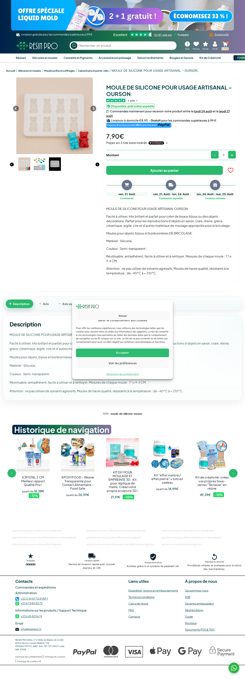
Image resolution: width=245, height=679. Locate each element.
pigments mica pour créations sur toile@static (37, 530)
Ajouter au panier (164, 170)
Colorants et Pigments (78, 57)
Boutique (191, 623)
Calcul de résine (138, 603)
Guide (189, 616)
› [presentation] (233, 473)
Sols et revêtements (150, 57)
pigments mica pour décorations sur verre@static (188, 530)
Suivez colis (221, 34)
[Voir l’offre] (122, 15)
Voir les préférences (123, 363)
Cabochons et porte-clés (93, 70)
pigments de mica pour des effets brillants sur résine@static (44, 537)
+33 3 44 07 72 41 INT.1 (34, 598)
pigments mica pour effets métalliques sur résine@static (191, 537)
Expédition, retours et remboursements (153, 590)
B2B (187, 597)
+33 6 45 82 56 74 (31, 616)
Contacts (134, 616)
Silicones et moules (44, 57)
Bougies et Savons (181, 57)
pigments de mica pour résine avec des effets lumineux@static (120, 544)
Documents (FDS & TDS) (200, 629)
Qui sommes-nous (196, 590)
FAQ (131, 610)
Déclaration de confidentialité (122, 374)
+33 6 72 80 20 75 (31, 603)
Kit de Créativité (210, 57)
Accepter (122, 352)
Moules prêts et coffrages (59, 70)
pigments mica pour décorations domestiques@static (116, 530)
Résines (21, 57)
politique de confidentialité (29, 656)
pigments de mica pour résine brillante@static (37, 544)
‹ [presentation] (11, 473)
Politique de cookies (55, 656)
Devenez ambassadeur (199, 603)
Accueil (10, 70)
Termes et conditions (141, 597)
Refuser (123, 315)
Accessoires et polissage (115, 57)
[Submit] (74, 45)
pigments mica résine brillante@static (181, 544)
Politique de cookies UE (29, 661)
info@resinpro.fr (31, 629)
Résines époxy (194, 610)
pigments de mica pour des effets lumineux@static (114, 537)
